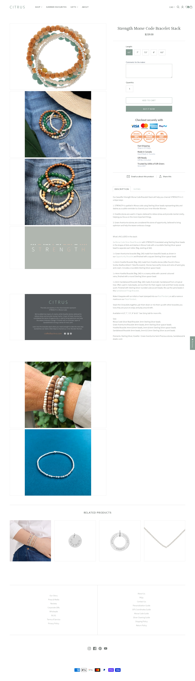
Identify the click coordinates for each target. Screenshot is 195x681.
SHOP (37, 7)
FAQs (141, 597)
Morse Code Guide (141, 613)
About (85, 7)
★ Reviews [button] (192, 343)
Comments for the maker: (136, 62)
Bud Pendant (163, 296)
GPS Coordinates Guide (141, 609)
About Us (141, 593)
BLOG (53, 615)
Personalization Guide (141, 605)
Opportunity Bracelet (124, 256)
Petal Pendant (130, 299)
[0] (186, 7)
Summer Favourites (56, 7)
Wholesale (53, 611)
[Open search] (178, 7)
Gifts (73, 7)
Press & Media (53, 599)
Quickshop (19, 566)
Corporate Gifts (54, 607)
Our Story (54, 595)
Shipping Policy (141, 621)
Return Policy (141, 625)
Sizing (137, 189)
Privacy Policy (53, 623)
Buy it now (149, 109)
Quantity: (130, 82)
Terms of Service (53, 619)
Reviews (53, 603)
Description (122, 189)
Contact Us (141, 601)
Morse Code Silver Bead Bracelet (128, 242)
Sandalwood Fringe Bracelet (127, 290)
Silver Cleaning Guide (141, 617)
